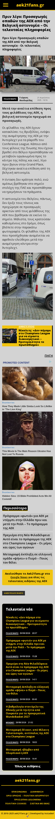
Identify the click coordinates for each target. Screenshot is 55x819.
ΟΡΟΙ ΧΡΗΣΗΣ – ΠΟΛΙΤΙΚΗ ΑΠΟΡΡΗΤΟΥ (27, 795)
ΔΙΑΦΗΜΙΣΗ (36, 791)
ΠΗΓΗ (49, 356)
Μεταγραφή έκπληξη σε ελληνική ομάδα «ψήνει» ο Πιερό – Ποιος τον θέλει (27, 558)
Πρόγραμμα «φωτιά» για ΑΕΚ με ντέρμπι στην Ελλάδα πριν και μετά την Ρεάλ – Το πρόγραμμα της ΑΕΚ (25, 522)
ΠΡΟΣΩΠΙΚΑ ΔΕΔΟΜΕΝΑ (27, 799)
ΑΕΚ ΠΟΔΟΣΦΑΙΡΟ (14, 593)
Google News (19, 577)
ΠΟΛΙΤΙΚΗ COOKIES (15, 803)
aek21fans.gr (27, 780)
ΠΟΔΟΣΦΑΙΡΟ (10, 99)
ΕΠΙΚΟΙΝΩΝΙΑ (19, 791)
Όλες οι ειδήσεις (27, 766)
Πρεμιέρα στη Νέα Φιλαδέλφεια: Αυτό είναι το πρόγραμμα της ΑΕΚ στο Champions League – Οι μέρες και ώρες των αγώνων (27, 541)
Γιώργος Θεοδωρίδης (26, 99)
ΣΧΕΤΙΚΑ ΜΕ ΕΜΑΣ (40, 803)
